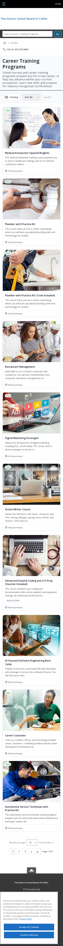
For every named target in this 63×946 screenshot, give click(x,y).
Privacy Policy (25, 919)
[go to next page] (31, 851)
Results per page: (17, 842)
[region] (29, 918)
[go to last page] (38, 851)
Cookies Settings (29, 935)
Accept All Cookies (29, 927)
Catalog (13, 97)
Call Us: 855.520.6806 (15, 49)
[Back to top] (31, 884)
